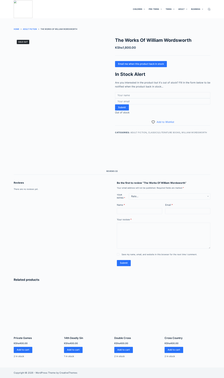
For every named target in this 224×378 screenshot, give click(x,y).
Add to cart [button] (23, 349)
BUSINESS (195, 9)
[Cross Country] (187, 309)
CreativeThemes (68, 372)
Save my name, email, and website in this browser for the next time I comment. (159, 254)
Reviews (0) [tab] (112, 171)
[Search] (209, 9)
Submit (122, 107)
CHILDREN (137, 9)
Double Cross (122, 338)
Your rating (121, 196)
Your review (124, 219)
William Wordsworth (194, 132)
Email (169, 204)
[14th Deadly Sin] (87, 309)
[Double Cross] (137, 309)
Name (121, 204)
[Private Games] (36, 309)
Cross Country (174, 338)
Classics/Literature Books (164, 132)
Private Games (23, 338)
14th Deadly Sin (73, 338)
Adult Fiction (138, 132)
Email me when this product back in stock (141, 63)
